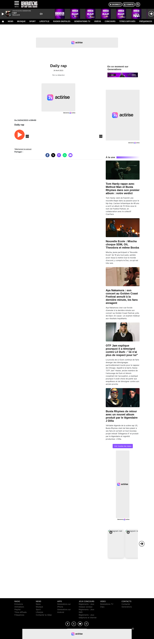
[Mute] (41, 14)
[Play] (3, 14)
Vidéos (97, 21)
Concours (110, 21)
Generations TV (82, 21)
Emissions (18, 604)
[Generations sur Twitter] (74, 624)
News (10, 21)
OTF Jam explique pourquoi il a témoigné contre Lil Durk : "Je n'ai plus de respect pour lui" (122, 350)
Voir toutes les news (122, 446)
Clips (102, 607)
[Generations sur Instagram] (86, 624)
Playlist (17, 609)
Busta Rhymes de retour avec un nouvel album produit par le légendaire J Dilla (122, 416)
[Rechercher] (137, 4)
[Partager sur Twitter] (52, 156)
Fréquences (145, 21)
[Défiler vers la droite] (141, 543)
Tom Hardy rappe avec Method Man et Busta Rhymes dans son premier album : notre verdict (122, 188)
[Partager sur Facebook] (46, 156)
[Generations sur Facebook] (68, 624)
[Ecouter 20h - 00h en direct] (122, 75)
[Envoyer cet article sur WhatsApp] (64, 156)
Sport (32, 21)
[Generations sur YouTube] (80, 624)
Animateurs (19, 607)
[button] (116, 544)
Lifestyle (44, 21)
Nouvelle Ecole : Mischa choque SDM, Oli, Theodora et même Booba (122, 244)
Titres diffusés (127, 21)
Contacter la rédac (44, 615)
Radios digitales (61, 21)
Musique (21, 21)
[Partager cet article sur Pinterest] (58, 156)
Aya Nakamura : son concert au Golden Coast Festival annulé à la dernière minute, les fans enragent (122, 296)
